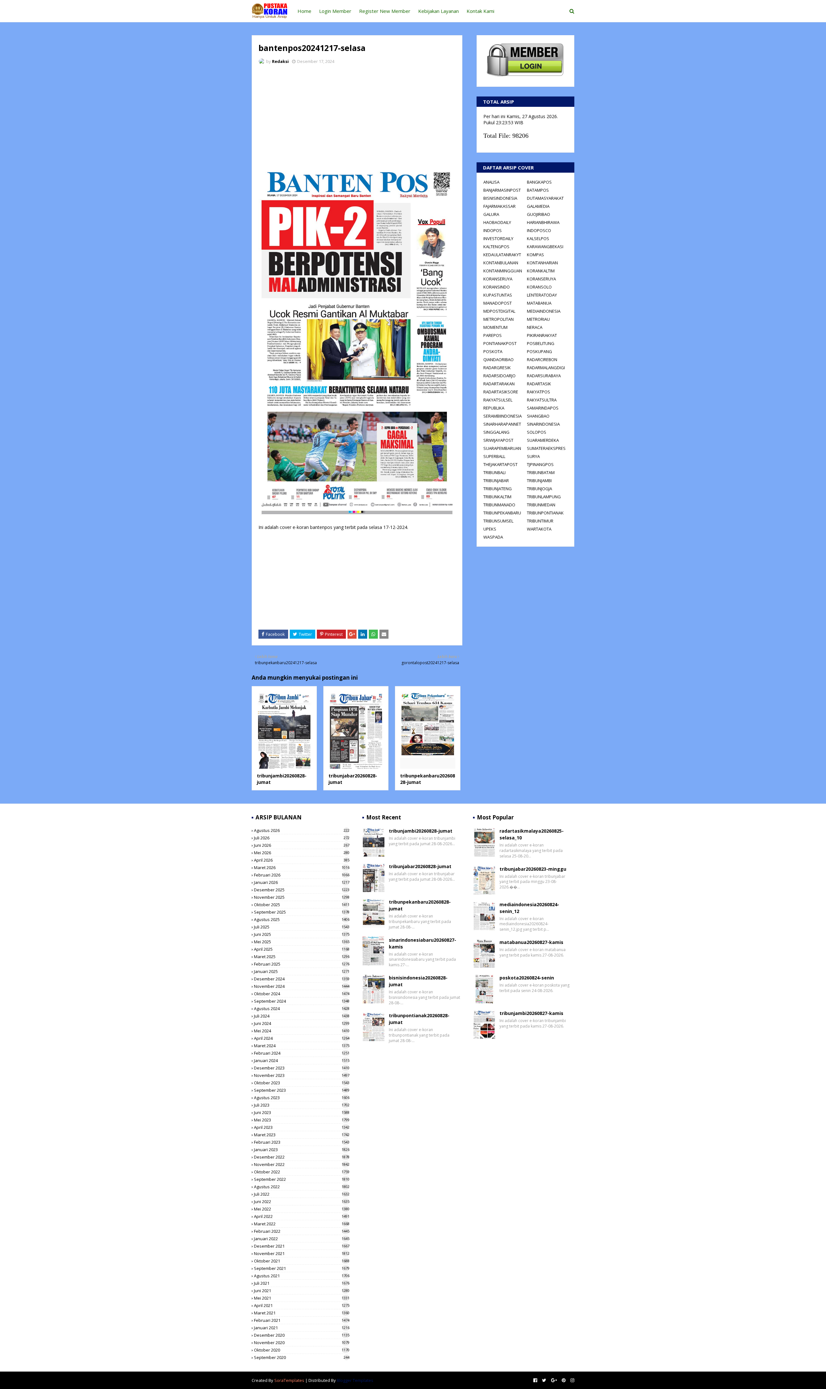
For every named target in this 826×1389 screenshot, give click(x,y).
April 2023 (301, 1127)
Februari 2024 (301, 1053)
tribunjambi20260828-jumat (420, 831)
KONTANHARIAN (542, 263)
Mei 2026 (301, 853)
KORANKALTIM (541, 271)
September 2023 (301, 1090)
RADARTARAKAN (499, 384)
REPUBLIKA (493, 408)
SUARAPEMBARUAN (502, 448)
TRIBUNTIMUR (540, 521)
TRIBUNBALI (494, 472)
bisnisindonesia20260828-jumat (418, 981)
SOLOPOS (536, 432)
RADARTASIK (539, 384)
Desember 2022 (301, 1157)
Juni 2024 (301, 1023)
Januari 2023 (301, 1149)
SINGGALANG (496, 432)
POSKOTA (492, 351)
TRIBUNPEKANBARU (502, 513)
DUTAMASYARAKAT (545, 198)
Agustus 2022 (301, 1187)
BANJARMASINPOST (502, 190)
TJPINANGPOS (540, 464)
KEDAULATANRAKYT (502, 255)
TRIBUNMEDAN (541, 505)
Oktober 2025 (301, 904)
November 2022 (301, 1164)
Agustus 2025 (301, 919)
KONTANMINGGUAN (502, 271)
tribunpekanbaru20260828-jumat (420, 905)
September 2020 (301, 1357)
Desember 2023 (301, 1068)
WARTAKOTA (539, 529)
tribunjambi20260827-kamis (531, 1013)
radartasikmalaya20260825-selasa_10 (531, 834)
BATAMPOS (538, 190)
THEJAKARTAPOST (500, 464)
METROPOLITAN (498, 319)
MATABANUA (539, 303)
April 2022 (301, 1216)
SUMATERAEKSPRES (546, 448)
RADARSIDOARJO (499, 376)
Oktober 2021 (301, 1261)
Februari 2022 (301, 1231)
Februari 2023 (301, 1142)
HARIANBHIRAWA (543, 222)
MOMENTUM (495, 327)
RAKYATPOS (538, 392)
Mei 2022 (301, 1209)
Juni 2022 (301, 1201)
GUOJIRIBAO (538, 214)
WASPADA (493, 537)
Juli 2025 (301, 927)
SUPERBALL (494, 456)
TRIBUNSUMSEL (498, 521)
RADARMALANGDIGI (546, 367)
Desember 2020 (301, 1335)
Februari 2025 (301, 964)
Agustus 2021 (301, 1276)
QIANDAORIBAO (498, 359)
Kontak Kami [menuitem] (480, 11)
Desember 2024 (301, 979)
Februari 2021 (301, 1320)
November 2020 (301, 1342)
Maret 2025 (301, 956)
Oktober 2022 (301, 1172)
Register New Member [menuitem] (384, 11)
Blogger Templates (355, 1380)
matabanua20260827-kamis (531, 942)
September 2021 (301, 1268)
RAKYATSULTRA (542, 400)
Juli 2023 (301, 1105)
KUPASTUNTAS (497, 295)
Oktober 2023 (301, 1083)
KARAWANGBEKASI (545, 246)
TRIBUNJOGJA (539, 489)
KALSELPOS (538, 238)
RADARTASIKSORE (500, 392)
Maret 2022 (301, 1224)
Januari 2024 (301, 1060)
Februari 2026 (301, 875)
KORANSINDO (496, 287)
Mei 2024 (301, 1031)
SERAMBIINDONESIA (502, 416)
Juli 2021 (301, 1283)
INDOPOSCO (539, 230)
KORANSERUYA (497, 279)
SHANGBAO (538, 416)
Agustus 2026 (301, 830)
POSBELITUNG (540, 343)
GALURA (491, 214)
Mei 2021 (301, 1298)
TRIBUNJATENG (497, 489)
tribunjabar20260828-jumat (420, 866)
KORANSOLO (539, 287)
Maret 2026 (301, 867)
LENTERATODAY (542, 295)
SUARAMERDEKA (543, 440)
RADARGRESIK (497, 367)
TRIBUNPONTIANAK (545, 513)
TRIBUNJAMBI (539, 480)
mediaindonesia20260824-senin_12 (529, 907)
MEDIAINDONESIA (543, 311)
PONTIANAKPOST (500, 343)
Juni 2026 (301, 845)
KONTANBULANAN (500, 263)
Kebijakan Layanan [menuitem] (438, 11)
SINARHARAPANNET (502, 424)
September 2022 (301, 1179)
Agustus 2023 (301, 1097)
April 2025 (301, 949)
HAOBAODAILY (497, 222)
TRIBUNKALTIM (497, 497)
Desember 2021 (301, 1246)
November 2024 (301, 986)
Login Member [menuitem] (335, 11)
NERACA (534, 327)
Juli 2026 (301, 838)
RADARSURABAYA (544, 376)
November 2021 (301, 1253)
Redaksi (280, 61)
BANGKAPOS (539, 182)
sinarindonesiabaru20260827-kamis (422, 943)
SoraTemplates (289, 1380)
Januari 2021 (301, 1328)
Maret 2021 (301, 1313)
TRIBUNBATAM (541, 472)
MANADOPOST (497, 303)
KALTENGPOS (496, 246)
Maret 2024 (301, 1046)
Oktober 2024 (301, 994)
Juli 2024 (301, 1016)
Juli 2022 (301, 1194)
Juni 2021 (301, 1290)
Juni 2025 (301, 934)
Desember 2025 (301, 890)
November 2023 (301, 1075)
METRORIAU (538, 319)
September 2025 (301, 912)
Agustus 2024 (301, 1008)
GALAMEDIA (538, 206)
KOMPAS (535, 255)
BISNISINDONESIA (500, 198)
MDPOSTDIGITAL (499, 311)
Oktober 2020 (301, 1350)
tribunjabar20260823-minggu (532, 869)
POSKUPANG (539, 351)
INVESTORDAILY (498, 238)
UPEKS (489, 529)
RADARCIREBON (542, 359)
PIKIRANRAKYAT (542, 335)
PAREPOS (492, 335)
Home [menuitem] (304, 11)
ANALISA (491, 182)
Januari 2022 (301, 1239)
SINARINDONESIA (543, 424)
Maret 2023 (301, 1135)
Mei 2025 (301, 942)
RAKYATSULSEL (497, 400)
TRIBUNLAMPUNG (544, 497)
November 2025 (301, 897)
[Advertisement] (357, 118)
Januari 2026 (301, 882)
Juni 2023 (301, 1112)
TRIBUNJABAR (496, 480)
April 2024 (301, 1038)
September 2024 (301, 1001)
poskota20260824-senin (526, 978)
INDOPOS (492, 230)
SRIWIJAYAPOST (498, 440)
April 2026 (301, 860)
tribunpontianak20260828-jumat (419, 1018)
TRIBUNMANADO (499, 505)
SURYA (533, 456)
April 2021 (301, 1305)
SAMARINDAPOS (543, 408)
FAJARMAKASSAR (499, 206)
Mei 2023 (301, 1120)
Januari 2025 (301, 971)
